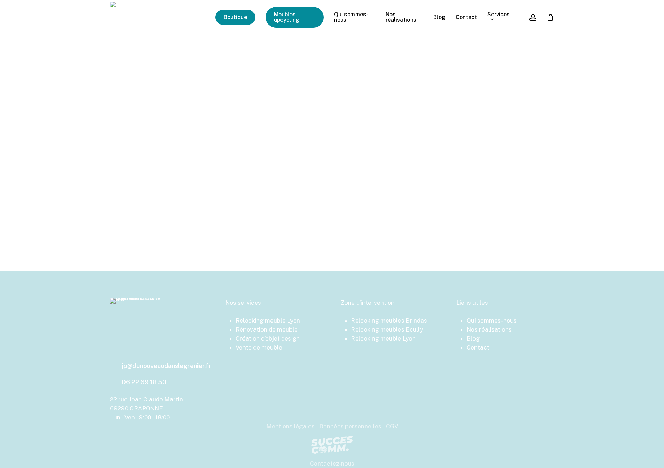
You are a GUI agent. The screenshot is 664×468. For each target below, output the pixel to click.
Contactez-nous (332, 463)
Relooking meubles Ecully (387, 329)
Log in (332, 190)
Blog (473, 338)
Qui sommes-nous (492, 320)
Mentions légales (290, 426)
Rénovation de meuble (267, 329)
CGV (392, 426)
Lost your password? (332, 208)
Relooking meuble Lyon (268, 320)
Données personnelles (350, 426)
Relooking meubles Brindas (389, 320)
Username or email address (272, 92)
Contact (478, 347)
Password (251, 124)
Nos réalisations (489, 329)
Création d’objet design (268, 338)
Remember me (262, 159)
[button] (166, 366)
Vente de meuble (259, 347)
